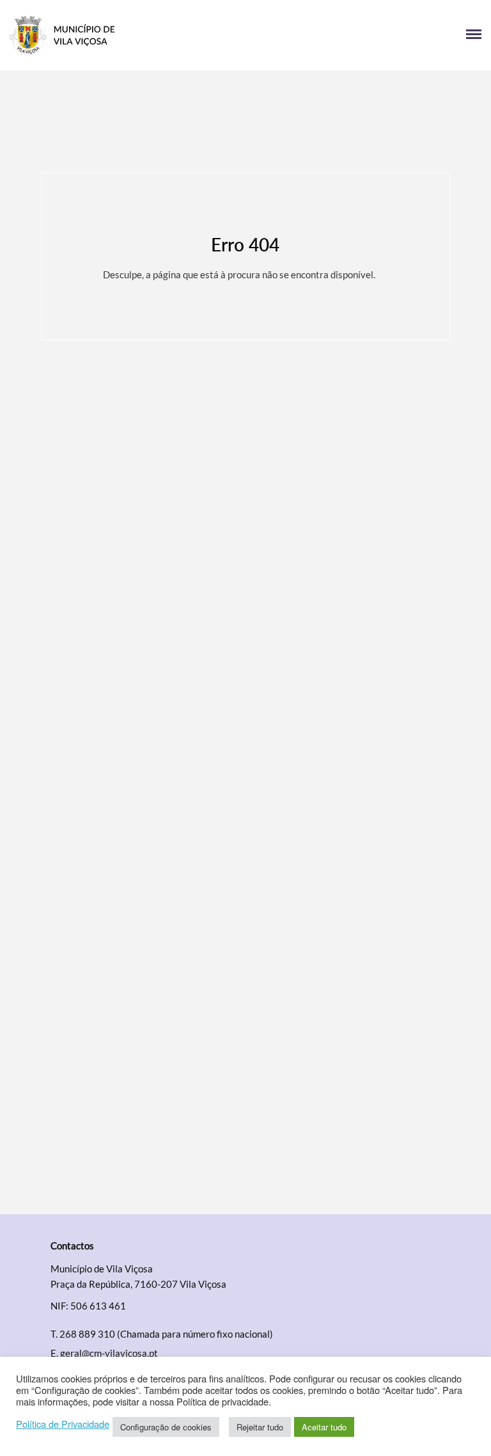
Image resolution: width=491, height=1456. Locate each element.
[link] (128, 35)
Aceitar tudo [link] (324, 1427)
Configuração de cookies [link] (166, 1427)
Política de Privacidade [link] (62, 1424)
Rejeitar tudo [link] (260, 1427)
